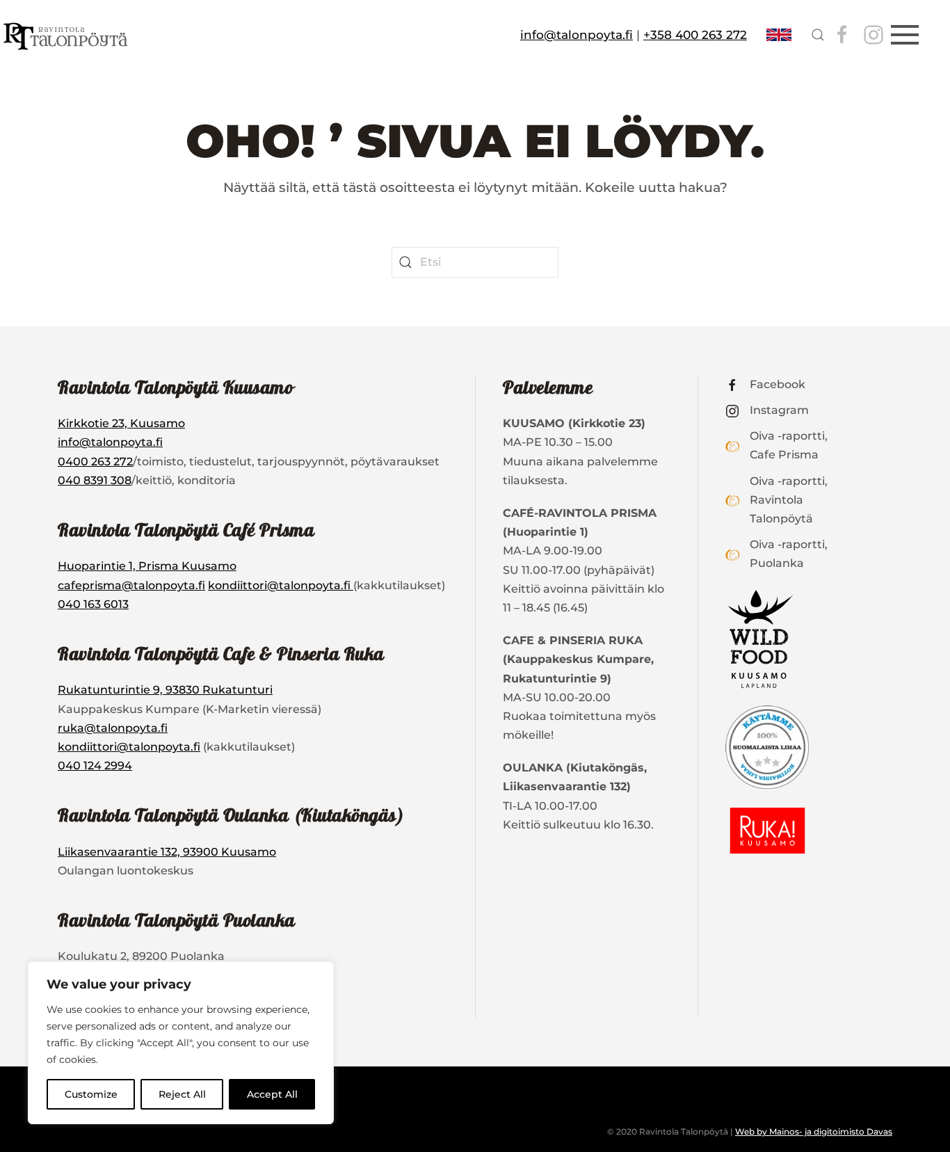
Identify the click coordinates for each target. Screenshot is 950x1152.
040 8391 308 (94, 480)
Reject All (182, 1094)
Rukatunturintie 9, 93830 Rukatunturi (165, 689)
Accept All (272, 1094)
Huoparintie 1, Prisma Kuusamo (147, 566)
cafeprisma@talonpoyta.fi (131, 585)
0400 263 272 (95, 461)
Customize (91, 1094)
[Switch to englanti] (778, 35)
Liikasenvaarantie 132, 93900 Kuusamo (167, 851)
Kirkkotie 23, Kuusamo (121, 423)
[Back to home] (67, 34)
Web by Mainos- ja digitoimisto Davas (813, 1131)
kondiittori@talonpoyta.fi (280, 585)
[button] (817, 34)
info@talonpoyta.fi (576, 35)
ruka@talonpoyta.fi (113, 728)
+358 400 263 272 (695, 35)
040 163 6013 (93, 604)
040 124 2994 (95, 765)
